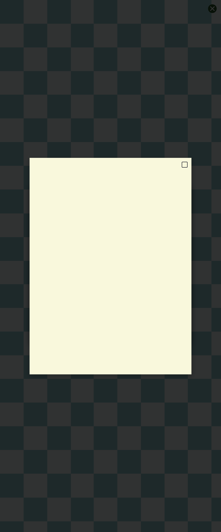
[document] (110, 266)
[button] (184, 164)
